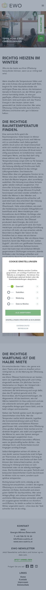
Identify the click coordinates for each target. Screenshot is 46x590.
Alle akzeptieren (23, 313)
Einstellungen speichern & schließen (23, 320)
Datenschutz (23, 326)
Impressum (23, 328)
